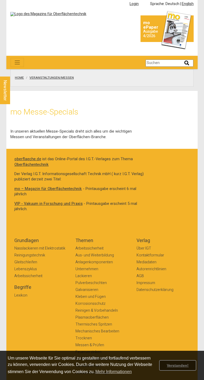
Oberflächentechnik (31, 164)
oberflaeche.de (27, 159)
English (188, 4)
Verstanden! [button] (178, 365)
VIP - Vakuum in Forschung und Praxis (48, 203)
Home (19, 78)
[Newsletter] (14, 71)
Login (134, 4)
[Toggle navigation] (17, 62)
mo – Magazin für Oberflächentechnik (48, 189)
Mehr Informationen (113, 371)
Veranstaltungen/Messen (51, 78)
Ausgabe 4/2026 (150, 34)
